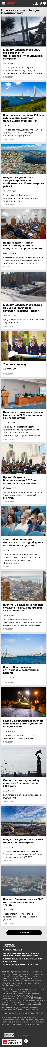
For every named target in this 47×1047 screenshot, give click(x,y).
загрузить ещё (24, 932)
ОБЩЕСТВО (8, 77)
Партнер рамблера (22, 1035)
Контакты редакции (12, 950)
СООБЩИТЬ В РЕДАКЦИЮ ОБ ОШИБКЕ (20, 964)
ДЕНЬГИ (6, 267)
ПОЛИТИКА (8, 801)
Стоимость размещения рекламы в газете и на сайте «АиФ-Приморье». (20, 954)
